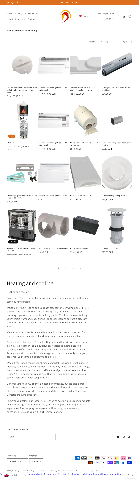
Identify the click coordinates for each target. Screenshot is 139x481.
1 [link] (58, 268)
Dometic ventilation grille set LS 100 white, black (52, 144)
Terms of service (82, 471)
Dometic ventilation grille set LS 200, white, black (53, 89)
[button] (31, 13)
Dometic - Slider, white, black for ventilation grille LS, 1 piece (83, 89)
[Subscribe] (53, 437)
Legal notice (94, 471)
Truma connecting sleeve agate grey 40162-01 (116, 144)
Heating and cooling (26, 30)
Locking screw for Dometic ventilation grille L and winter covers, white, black (22, 90)
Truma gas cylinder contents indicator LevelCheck (117, 89)
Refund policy (56, 471)
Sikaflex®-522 (12, 143)
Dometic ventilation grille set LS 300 (52, 196)
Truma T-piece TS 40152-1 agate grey (53, 248)
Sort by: (92, 42)
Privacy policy (68, 471)
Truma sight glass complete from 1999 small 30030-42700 (22, 197)
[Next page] (80, 268)
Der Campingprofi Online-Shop (23, 471)
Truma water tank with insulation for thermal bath (84, 144)
